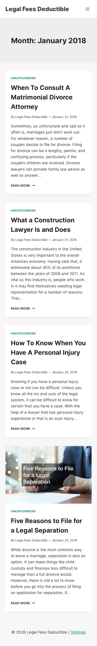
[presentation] (48, 475)
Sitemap (78, 632)
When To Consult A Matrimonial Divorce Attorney (42, 97)
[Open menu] (87, 8)
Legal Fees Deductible (31, 117)
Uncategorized (23, 78)
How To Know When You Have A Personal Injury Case (48, 352)
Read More (23, 185)
